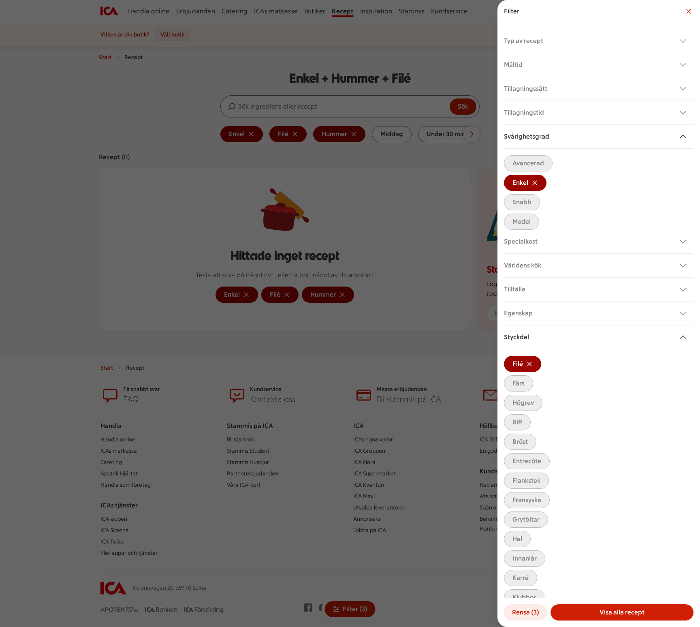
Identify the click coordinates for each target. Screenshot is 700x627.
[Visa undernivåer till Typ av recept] (685, 41)
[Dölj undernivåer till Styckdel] (685, 337)
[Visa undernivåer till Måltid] (685, 65)
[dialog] (598, 313)
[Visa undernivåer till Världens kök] (685, 265)
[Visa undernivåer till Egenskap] (685, 313)
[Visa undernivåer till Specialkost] (685, 241)
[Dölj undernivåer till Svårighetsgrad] (685, 136)
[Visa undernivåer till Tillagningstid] (685, 112)
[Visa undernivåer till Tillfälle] (685, 289)
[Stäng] (689, 11)
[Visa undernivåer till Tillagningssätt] (685, 88)
